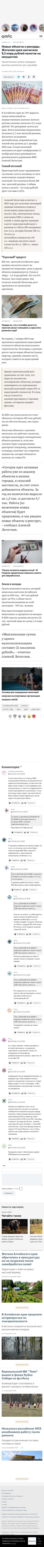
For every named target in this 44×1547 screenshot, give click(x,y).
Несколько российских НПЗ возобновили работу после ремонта (21, 1432)
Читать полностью (22, 1307)
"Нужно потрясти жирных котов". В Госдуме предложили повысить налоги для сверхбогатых (21, 573)
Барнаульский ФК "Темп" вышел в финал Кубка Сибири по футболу (20, 1375)
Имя (4, 1165)
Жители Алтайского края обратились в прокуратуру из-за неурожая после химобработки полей (21, 1259)
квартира (35, 709)
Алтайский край (10, 706)
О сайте (4, 1504)
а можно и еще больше (15, 771)
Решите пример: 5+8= (10, 1189)
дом (26, 709)
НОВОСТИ (6, 42)
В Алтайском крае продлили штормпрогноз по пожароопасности (22, 1318)
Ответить (31, 803)
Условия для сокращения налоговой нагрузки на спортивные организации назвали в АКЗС (21, 696)
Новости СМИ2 (7, 1212)
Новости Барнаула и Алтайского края (14, 1510)
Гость (13, 809)
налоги (24, 706)
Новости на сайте (7, 1490)
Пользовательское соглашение (12, 1496)
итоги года (8, 709)
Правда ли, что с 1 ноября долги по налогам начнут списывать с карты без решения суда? (21, 328)
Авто (19, 709)
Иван (10, 1145)
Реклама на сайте (8, 1499)
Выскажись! (8, 77)
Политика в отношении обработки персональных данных (20, 1517)
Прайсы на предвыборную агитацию (14, 1507)
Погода (4, 1502)
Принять (32, 1541)
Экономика (18, 42)
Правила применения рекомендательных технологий (19, 1514)
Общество (17, 321)
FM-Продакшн (6, 1493)
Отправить (9, 1193)
